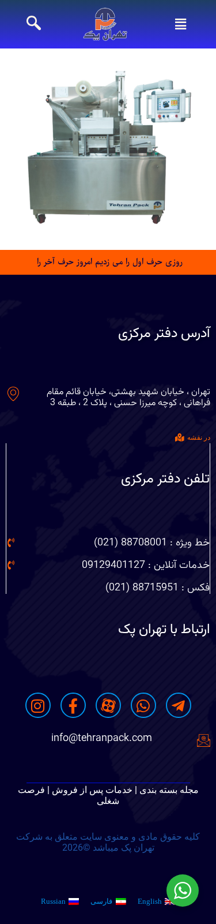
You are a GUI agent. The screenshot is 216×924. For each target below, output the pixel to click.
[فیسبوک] (73, 705)
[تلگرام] (178, 705)
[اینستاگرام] (38, 705)
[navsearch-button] (33, 24)
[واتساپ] (143, 705)
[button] (180, 24)
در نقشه (198, 437)
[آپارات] (108, 705)
